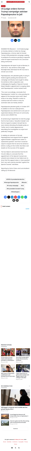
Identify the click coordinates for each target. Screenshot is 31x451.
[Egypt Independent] (15, 2)
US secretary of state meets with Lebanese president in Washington (7, 359)
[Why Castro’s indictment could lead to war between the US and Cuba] (8, 368)
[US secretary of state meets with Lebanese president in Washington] (8, 352)
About (4, 442)
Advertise (9, 442)
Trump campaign (13, 185)
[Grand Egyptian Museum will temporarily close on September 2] (5, 416)
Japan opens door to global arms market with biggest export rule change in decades (22, 375)
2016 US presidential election (15, 179)
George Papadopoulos (12, 182)
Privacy (26, 442)
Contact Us (14, 442)
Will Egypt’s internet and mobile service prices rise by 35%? (14, 408)
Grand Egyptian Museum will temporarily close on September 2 (19, 415)
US (23, 185)
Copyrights (21, 442)
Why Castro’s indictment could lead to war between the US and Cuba (8, 375)
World (3, 6)
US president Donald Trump (16, 189)
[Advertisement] (15, 277)
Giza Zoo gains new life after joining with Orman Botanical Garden (19, 421)
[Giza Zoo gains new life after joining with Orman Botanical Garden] (5, 423)
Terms (15, 444)
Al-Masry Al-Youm (18, 439)
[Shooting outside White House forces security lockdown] (23, 352)
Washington (15, 192)
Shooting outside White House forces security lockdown (22, 359)
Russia (25, 182)
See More (15, 428)
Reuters (4, 18)
